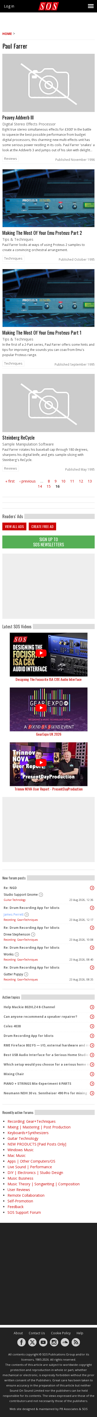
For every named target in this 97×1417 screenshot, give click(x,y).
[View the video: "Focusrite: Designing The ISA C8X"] (48, 654)
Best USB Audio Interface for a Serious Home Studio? (47, 1055)
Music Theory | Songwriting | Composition (44, 1183)
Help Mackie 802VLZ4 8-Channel (29, 1007)
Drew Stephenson (17, 934)
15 (49, 486)
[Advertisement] (48, 586)
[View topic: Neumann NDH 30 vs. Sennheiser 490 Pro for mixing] (92, 1093)
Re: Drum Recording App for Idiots (31, 908)
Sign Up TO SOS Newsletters (48, 542)
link (48, 109)
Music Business (20, 1178)
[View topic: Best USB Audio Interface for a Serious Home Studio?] (92, 1055)
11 (72, 481)
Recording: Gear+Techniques (21, 920)
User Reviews (19, 1189)
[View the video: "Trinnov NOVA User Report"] (48, 764)
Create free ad (42, 526)
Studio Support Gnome (21, 894)
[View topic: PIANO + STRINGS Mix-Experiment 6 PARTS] (92, 1083)
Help (80, 1333)
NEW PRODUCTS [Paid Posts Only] (37, 1144)
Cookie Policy (61, 1333)
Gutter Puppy (13, 974)
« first (10, 481)
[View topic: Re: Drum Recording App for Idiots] (92, 908)
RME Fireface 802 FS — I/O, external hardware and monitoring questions (47, 1045)
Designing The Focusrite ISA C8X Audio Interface (48, 679)
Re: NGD (10, 888)
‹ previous (27, 481)
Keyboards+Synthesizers (28, 1132)
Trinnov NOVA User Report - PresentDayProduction (48, 789)
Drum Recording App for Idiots (29, 1036)
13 (90, 481)
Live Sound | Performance (30, 1166)
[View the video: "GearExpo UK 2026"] (48, 709)
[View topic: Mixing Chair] (92, 1074)
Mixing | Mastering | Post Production (39, 1127)
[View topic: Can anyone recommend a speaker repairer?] (92, 1016)
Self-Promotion (20, 1201)
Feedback (16, 1206)
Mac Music (17, 1155)
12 (81, 481)
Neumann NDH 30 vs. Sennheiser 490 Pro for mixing (45, 1093)
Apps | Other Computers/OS (31, 1161)
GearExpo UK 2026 (48, 734)
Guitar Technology (15, 900)
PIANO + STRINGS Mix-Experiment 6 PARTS (37, 1083)
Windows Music (21, 1149)
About (18, 1333)
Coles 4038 (12, 1026)
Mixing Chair (14, 1074)
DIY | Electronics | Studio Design (35, 1172)
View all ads (14, 526)
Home (7, 34)
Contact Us (37, 1333)
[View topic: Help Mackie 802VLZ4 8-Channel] (92, 1007)
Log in (9, 6)
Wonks (9, 954)
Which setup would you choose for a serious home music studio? (47, 1064)
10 (63, 481)
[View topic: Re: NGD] (92, 888)
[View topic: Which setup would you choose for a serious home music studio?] (92, 1064)
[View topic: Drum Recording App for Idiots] (92, 1036)
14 (40, 486)
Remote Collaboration (26, 1195)
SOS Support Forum (24, 1212)
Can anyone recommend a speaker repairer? (40, 1016)
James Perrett (14, 914)
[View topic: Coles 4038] (92, 1026)
